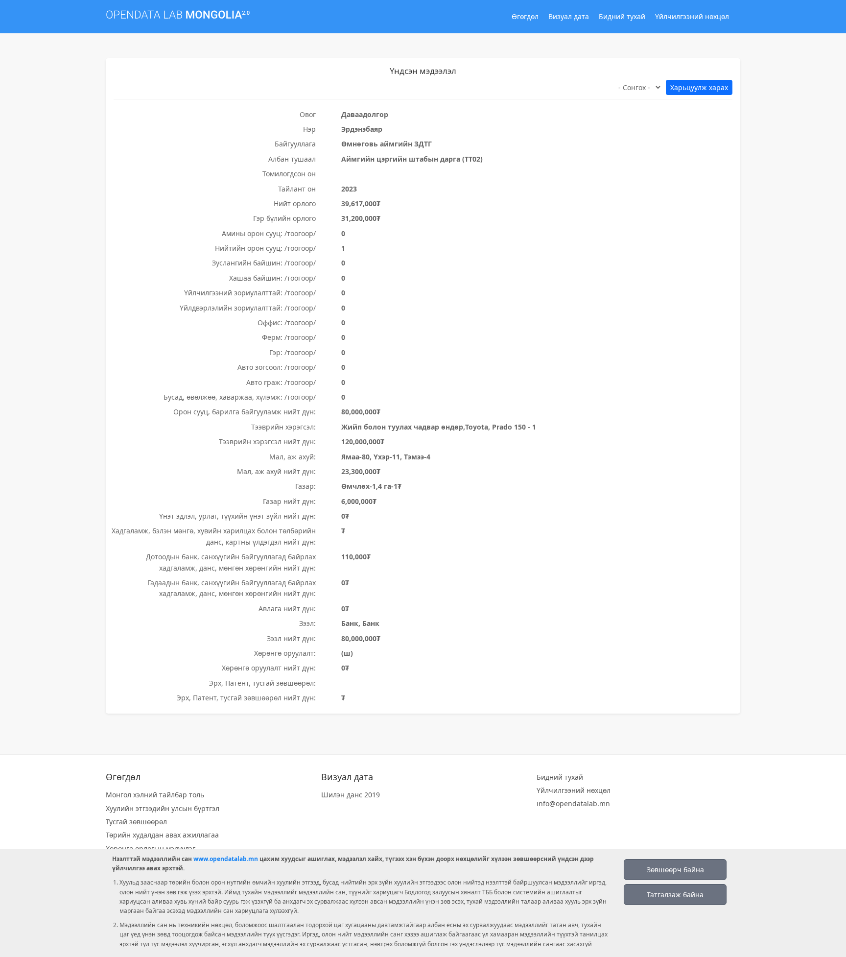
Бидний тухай (622, 16)
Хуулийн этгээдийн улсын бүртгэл (162, 808)
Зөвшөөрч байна (675, 869)
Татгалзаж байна (675, 894)
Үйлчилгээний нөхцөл (692, 16)
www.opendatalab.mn (225, 859)
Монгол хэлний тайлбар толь (155, 794)
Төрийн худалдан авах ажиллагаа (162, 834)
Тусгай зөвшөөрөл (136, 821)
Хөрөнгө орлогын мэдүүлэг (150, 848)
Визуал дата (568, 16)
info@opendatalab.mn (573, 803)
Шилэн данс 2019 (350, 794)
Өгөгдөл (525, 16)
